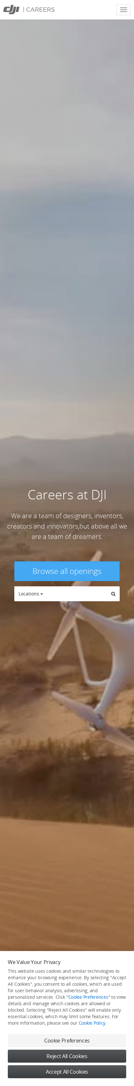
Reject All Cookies (67, 1056)
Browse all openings (67, 571)
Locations (29, 594)
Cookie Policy (92, 1023)
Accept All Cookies (67, 1071)
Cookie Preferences (88, 997)
